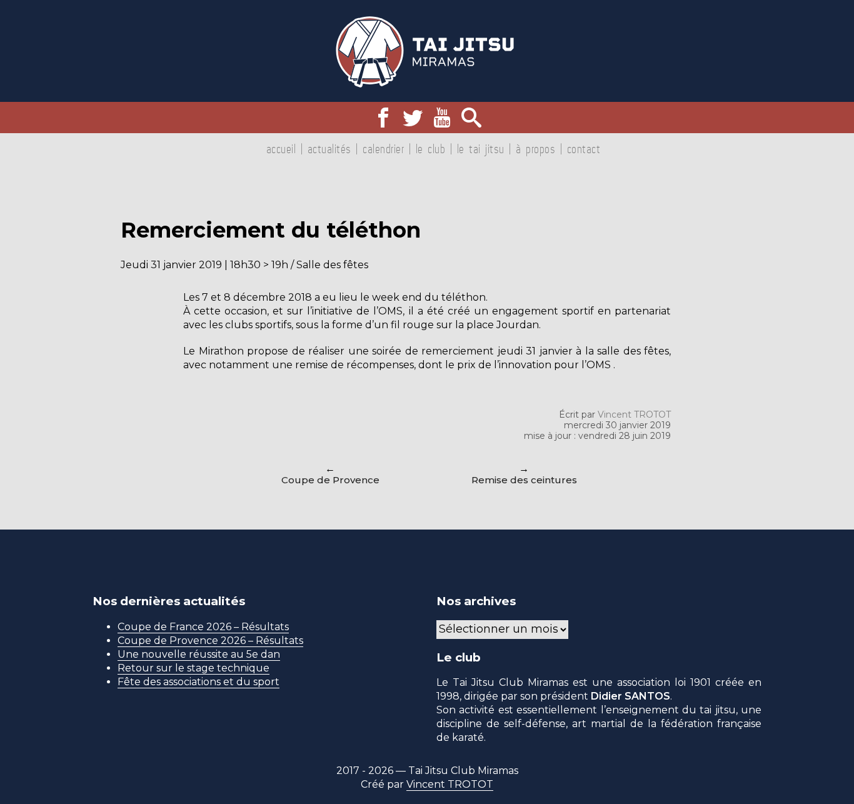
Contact (584, 149)
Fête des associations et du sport (198, 682)
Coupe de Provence (330, 480)
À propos (535, 149)
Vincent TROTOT (634, 414)
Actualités (329, 149)
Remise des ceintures (524, 480)
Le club (431, 149)
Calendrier (383, 149)
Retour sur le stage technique (193, 668)
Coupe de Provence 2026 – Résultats (210, 640)
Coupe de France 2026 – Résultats (203, 627)
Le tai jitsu (481, 149)
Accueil (281, 149)
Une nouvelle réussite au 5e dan (199, 654)
